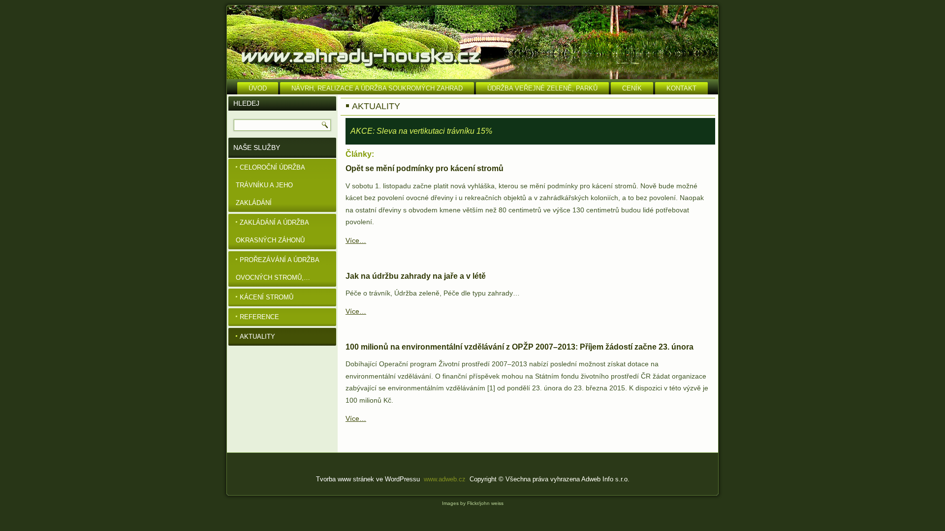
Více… (356, 240)
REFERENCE (259, 317)
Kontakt (681, 88)
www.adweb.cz (445, 479)
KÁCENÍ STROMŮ (266, 297)
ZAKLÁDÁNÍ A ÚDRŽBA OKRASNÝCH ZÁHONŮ (272, 231)
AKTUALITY (257, 336)
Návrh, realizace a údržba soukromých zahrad (377, 88)
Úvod (258, 88)
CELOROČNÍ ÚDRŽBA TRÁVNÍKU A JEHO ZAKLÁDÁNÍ (270, 185)
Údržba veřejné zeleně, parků (542, 88)
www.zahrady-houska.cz (360, 55)
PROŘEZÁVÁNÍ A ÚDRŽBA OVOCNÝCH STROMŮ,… (277, 268)
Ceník (632, 88)
